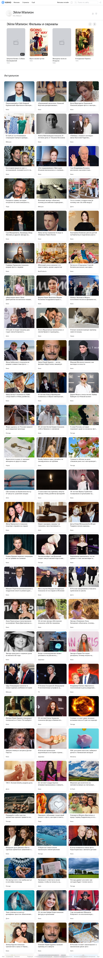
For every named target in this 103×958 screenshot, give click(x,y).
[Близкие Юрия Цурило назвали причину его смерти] (51, 938)
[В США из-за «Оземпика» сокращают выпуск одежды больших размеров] (19, 129)
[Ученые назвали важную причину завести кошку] (84, 323)
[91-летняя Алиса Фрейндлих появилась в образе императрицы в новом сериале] (51, 388)
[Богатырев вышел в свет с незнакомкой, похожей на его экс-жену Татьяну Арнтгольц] (19, 161)
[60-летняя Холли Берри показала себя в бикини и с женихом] (51, 420)
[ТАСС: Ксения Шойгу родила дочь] (19, 776)
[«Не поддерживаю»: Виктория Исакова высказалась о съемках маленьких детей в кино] (51, 161)
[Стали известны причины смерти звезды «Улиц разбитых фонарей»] (51, 485)
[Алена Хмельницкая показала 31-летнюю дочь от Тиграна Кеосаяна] (51, 129)
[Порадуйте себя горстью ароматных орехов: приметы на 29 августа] (19, 808)
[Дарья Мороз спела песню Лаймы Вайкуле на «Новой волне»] (84, 388)
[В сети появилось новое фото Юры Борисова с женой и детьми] (84, 841)
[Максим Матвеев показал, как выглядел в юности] (84, 355)
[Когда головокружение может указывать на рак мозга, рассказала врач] (51, 646)
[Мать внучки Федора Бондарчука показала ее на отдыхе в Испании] (51, 582)
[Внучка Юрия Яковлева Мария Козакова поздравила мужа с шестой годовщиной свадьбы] (51, 290)
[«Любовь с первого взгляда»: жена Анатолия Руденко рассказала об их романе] (84, 129)
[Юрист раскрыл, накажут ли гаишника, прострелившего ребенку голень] (51, 517)
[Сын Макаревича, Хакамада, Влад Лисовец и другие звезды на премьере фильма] (19, 226)
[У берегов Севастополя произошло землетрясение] (51, 841)
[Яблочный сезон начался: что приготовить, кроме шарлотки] (51, 258)
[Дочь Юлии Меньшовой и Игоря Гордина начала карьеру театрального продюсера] (84, 517)
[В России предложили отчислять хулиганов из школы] (84, 582)
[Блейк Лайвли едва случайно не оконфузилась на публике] (51, 452)
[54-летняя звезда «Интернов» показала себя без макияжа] (51, 614)
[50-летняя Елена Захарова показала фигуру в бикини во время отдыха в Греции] (51, 711)
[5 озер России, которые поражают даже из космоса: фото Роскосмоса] (84, 420)
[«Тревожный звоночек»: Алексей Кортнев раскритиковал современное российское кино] (51, 96)
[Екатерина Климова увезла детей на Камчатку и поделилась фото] (84, 226)
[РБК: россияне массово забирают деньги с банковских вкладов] (84, 743)
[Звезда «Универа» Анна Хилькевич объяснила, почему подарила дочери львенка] (84, 614)
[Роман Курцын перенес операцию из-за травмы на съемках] (19, 549)
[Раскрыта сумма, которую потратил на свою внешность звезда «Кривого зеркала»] (19, 193)
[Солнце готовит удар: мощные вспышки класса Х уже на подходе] (84, 711)
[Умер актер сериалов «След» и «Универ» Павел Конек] (51, 226)
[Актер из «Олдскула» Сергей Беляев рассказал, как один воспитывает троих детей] (84, 258)
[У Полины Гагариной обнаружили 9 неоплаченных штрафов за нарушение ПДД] (51, 679)
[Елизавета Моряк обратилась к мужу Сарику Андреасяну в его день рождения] (84, 808)
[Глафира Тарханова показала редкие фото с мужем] (19, 258)
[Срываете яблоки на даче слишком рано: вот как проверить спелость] (84, 452)
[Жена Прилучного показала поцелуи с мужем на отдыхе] (19, 517)
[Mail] (3, 2)
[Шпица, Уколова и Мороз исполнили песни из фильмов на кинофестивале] (84, 290)
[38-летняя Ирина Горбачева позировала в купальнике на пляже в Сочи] (84, 485)
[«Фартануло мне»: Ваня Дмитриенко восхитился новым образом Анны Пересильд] (19, 290)
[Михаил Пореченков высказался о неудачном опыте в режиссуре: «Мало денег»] (19, 582)
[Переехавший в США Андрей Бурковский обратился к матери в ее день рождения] (19, 96)
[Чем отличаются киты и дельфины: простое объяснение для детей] (19, 905)
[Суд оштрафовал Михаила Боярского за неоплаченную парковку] (84, 905)
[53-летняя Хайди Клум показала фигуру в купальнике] (51, 905)
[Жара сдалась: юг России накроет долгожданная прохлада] (19, 420)
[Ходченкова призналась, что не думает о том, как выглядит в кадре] (84, 549)
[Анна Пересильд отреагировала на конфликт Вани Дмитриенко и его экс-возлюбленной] (19, 614)
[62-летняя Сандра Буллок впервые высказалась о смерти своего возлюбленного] (51, 776)
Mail (3, 956)
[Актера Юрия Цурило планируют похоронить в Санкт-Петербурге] (19, 711)
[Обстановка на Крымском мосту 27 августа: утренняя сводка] (19, 485)
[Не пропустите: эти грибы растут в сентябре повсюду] (19, 873)
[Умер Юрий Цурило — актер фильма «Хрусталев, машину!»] (51, 355)
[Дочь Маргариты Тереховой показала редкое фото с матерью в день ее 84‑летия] (84, 96)
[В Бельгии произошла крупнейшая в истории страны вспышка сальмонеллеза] (51, 743)
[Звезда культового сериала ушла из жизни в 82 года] (19, 646)
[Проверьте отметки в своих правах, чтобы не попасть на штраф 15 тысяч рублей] (51, 873)
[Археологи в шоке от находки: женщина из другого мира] (19, 452)
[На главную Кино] (7, 2)
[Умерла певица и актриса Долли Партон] (19, 743)
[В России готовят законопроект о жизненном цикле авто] (84, 938)
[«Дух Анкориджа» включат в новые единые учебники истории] (19, 679)
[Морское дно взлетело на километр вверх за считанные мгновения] (84, 776)
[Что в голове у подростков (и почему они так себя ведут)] (84, 193)
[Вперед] (94, 24)
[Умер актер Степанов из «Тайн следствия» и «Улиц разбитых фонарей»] (19, 388)
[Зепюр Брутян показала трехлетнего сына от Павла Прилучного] (19, 938)
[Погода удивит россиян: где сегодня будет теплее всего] (84, 873)
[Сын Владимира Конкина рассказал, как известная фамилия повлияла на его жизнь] (84, 161)
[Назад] (90, 24)
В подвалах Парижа (83, 59)
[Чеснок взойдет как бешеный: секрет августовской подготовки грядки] (51, 549)
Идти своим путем (37, 59)
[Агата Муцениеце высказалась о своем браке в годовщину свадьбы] (51, 323)
